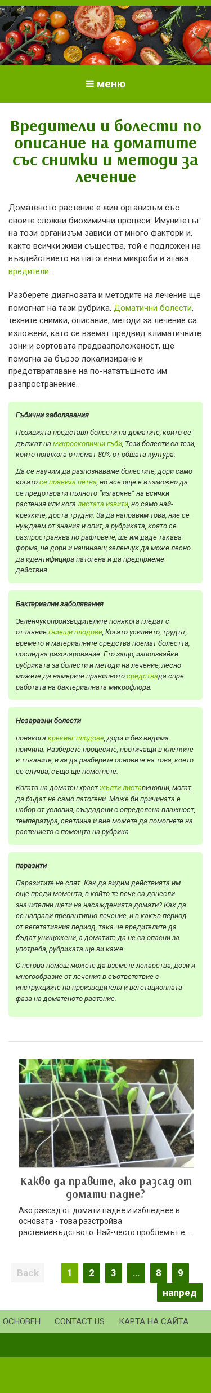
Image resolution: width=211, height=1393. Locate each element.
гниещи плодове (75, 632)
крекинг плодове (76, 738)
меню (111, 83)
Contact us (80, 1321)
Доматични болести (153, 308)
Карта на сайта (153, 1321)
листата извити (103, 504)
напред (180, 1292)
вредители (28, 271)
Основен (22, 1321)
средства (142, 676)
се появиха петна (68, 482)
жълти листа (121, 787)
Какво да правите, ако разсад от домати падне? (106, 1187)
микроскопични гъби (87, 443)
